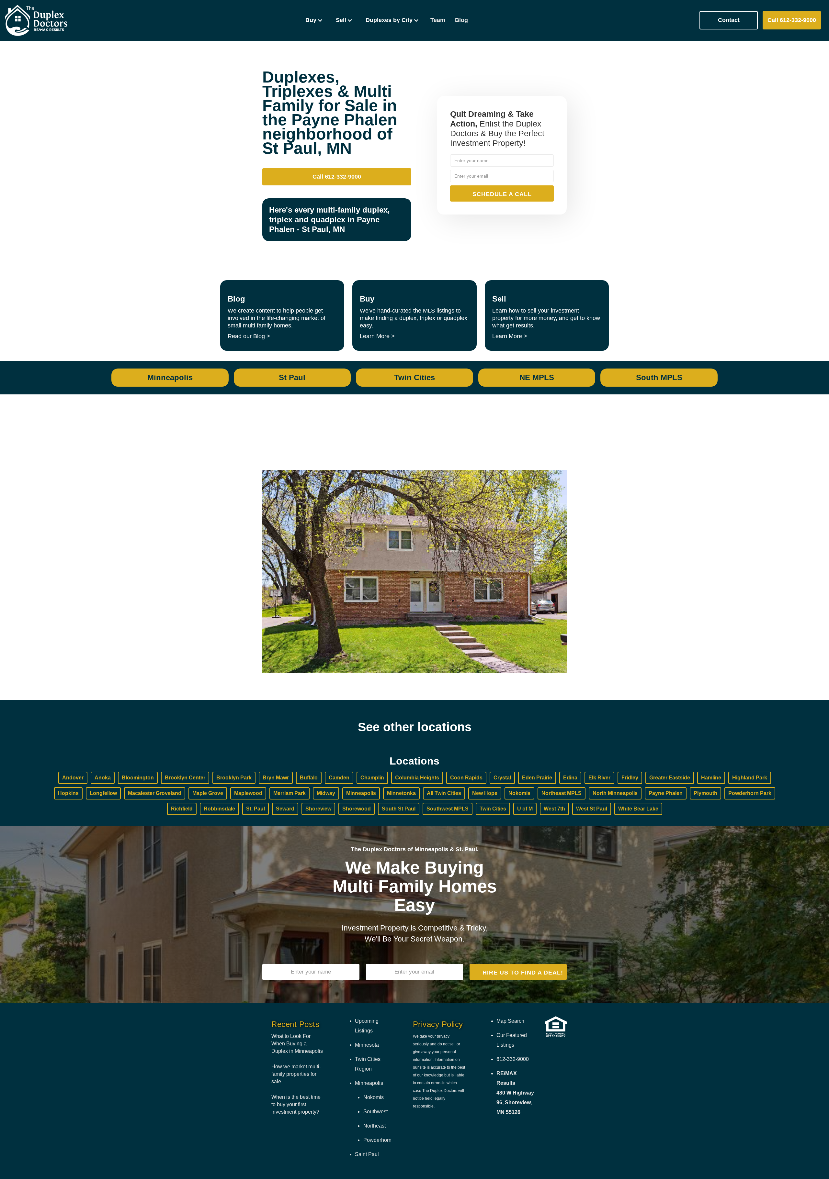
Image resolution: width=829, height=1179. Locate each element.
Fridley (629, 777)
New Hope (484, 793)
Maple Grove (207, 793)
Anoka (103, 777)
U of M (525, 808)
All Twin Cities (444, 793)
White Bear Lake (638, 808)
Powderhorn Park (749, 793)
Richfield (182, 808)
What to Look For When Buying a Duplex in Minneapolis (297, 1043)
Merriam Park (289, 793)
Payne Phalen (666, 793)
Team (437, 20)
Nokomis (519, 793)
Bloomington (138, 777)
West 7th (554, 808)
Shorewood (356, 808)
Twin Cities (493, 808)
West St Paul (591, 808)
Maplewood (248, 793)
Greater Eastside (669, 777)
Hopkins (68, 793)
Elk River (599, 777)
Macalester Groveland (154, 793)
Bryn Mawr (276, 777)
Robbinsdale (219, 808)
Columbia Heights (417, 777)
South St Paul (398, 808)
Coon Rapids (466, 777)
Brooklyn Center (185, 777)
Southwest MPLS (447, 808)
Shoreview (318, 808)
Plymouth (705, 793)
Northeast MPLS (561, 793)
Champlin (372, 777)
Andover (73, 777)
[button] (314, 20)
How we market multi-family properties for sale (296, 1074)
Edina (570, 777)
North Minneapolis (615, 793)
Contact (729, 20)
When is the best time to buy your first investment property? (296, 1104)
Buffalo (309, 777)
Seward (285, 808)
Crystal (502, 777)
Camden (339, 777)
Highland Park (749, 777)
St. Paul (255, 808)
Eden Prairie (537, 777)
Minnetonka (401, 793)
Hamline (711, 777)
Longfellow (103, 793)
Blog (461, 20)
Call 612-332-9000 (791, 20)
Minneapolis (361, 793)
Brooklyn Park (234, 777)
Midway (326, 793)
